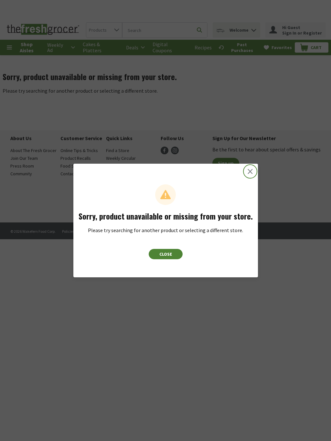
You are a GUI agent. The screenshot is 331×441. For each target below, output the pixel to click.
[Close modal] (250, 171)
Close (165, 254)
